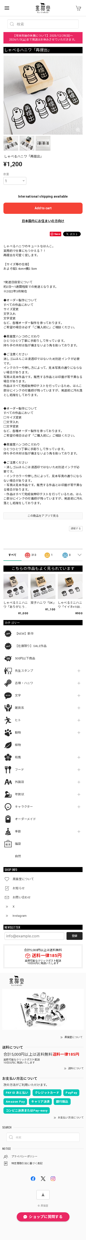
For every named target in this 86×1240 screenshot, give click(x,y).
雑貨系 (19, 708)
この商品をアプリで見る (43, 515)
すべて (12, 555)
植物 (18, 745)
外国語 (19, 782)
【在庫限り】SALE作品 (31, 646)
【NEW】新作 (24, 633)
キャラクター (24, 806)
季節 (18, 831)
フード (19, 769)
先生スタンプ (24, 670)
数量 (6, 174)
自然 (18, 856)
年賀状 (19, 794)
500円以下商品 (25, 658)
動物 (18, 732)
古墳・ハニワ (24, 683)
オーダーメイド (25, 819)
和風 (18, 757)
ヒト (18, 720)
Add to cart (43, 208)
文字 (18, 695)
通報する (76, 528)
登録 (74, 936)
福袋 (18, 844)
